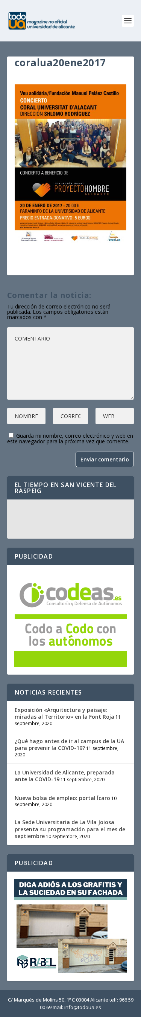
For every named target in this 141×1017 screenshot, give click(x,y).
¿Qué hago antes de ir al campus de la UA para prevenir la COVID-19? (69, 744)
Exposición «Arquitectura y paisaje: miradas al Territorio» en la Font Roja (64, 713)
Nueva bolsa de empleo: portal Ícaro (62, 798)
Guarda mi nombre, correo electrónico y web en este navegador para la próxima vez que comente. (70, 438)
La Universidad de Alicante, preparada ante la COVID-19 (65, 776)
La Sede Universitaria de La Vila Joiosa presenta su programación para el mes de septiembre (70, 828)
